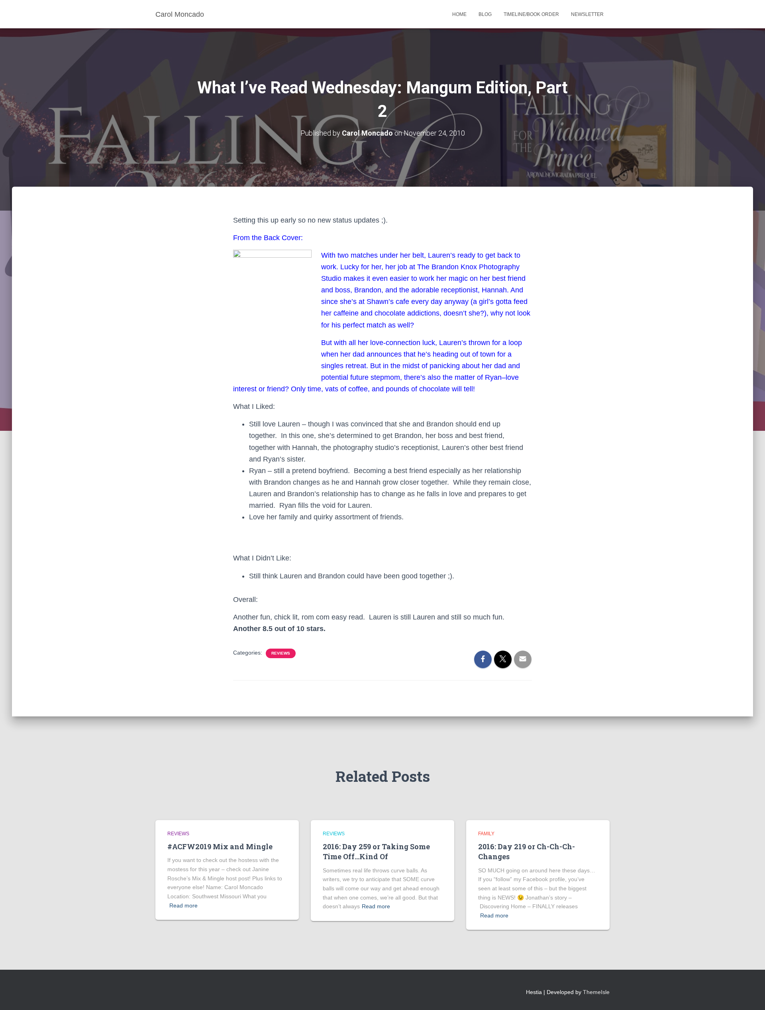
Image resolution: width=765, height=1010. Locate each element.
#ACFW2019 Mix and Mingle (220, 846)
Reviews (280, 653)
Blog (485, 14)
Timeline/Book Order (531, 14)
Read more (183, 905)
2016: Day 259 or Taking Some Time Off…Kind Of (376, 851)
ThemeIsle (596, 992)
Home (459, 14)
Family (486, 833)
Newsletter (587, 14)
